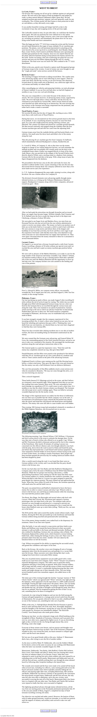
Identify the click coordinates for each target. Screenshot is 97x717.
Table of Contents (45, 2)
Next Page (53, 2)
